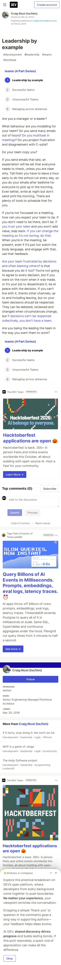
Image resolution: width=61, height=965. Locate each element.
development (12, 54)
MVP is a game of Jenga (29, 748)
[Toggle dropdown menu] (56, 392)
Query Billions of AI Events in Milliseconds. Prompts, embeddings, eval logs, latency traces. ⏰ (30, 585)
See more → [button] (13, 649)
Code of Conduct (20, 523)
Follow (30, 679)
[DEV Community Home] (13, 4)
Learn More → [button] (15, 474)
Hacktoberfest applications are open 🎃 (30, 438)
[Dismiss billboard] (56, 873)
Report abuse (42, 523)
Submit (14, 512)
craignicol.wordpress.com (44, 20)
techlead (9, 60)
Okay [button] (9, 958)
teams (47, 54)
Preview (32, 512)
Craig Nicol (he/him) (24, 13)
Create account (47, 4)
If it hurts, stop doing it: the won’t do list (28, 735)
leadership (32, 54)
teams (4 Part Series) (20, 71)
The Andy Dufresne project (26, 764)
